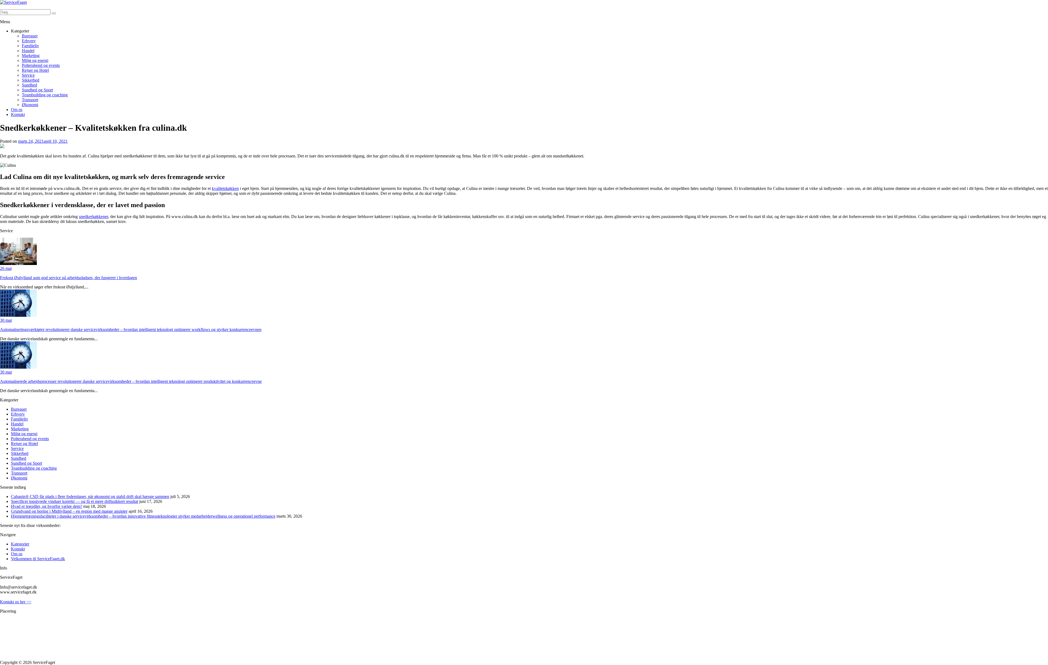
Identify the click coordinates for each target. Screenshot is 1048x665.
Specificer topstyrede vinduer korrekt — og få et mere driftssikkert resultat (74, 501)
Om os (16, 109)
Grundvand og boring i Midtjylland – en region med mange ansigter (69, 511)
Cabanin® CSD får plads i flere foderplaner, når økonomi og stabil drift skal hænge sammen (90, 496)
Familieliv (30, 45)
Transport (30, 99)
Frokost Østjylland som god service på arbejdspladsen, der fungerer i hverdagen (68, 277)
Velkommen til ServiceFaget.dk (38, 558)
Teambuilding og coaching (45, 95)
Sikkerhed (30, 80)
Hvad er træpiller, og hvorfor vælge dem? (46, 506)
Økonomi (30, 104)
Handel (28, 50)
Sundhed (29, 85)
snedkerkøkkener (93, 216)
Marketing (31, 55)
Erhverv (29, 40)
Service (28, 75)
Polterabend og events (41, 65)
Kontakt (18, 114)
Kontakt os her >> (15, 602)
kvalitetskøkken (225, 188)
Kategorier (20, 544)
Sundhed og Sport (37, 90)
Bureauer (30, 36)
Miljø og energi (35, 60)
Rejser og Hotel (35, 70)
